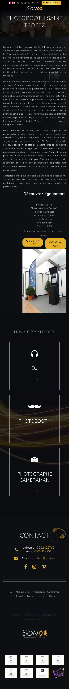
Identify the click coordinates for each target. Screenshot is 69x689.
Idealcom (41, 619)
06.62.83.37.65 (45, 547)
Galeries (41, 596)
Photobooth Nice (44, 222)
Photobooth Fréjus (44, 204)
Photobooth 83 (44, 226)
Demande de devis (51, 3)
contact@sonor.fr (43, 558)
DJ (11, 592)
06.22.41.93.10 (42, 551)
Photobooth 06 (44, 219)
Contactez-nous (56, 244)
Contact (52, 596)
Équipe (30, 596)
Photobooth (18, 596)
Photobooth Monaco (44, 211)
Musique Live (22, 592)
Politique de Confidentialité (40, 614)
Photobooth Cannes (44, 215)
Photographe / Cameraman (46, 592)
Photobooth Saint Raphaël (44, 208)
